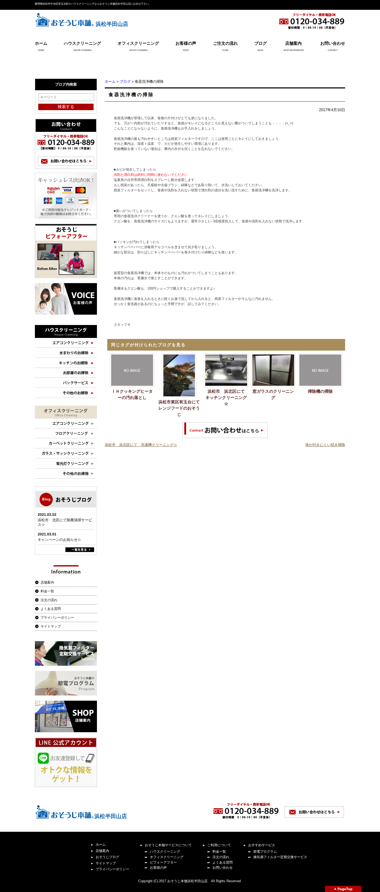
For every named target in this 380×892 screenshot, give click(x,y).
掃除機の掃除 (320, 391)
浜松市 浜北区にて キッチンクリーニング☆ (227, 397)
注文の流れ (49, 600)
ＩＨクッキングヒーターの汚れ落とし (132, 394)
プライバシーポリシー (57, 617)
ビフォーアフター (163, 862)
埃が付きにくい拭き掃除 (325, 445)
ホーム (41, 43)
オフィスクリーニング (138, 43)
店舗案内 (293, 43)
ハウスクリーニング (82, 43)
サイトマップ (51, 626)
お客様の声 (186, 43)
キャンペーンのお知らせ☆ (59, 540)
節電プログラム (265, 851)
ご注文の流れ (225, 43)
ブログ (260, 43)
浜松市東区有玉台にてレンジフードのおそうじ (179, 408)
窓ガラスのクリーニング (273, 394)
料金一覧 (47, 591)
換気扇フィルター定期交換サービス (280, 857)
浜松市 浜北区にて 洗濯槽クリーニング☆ (141, 445)
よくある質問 (51, 609)
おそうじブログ (107, 857)
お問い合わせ (332, 43)
